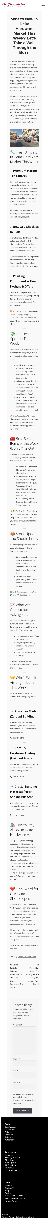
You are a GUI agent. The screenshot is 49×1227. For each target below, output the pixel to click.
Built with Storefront (25, 1217)
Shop (7, 1190)
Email (16, 1070)
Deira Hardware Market (27, 957)
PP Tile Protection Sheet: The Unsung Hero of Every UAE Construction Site (32, 974)
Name (16, 1059)
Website (16, 1082)
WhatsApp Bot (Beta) (14, 1195)
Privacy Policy (11, 1201)
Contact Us (9, 1188)
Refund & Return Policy (15, 1198)
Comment (18, 1025)
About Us (9, 1185)
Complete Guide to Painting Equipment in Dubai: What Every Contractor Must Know (17, 975)
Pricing (8, 1193)
